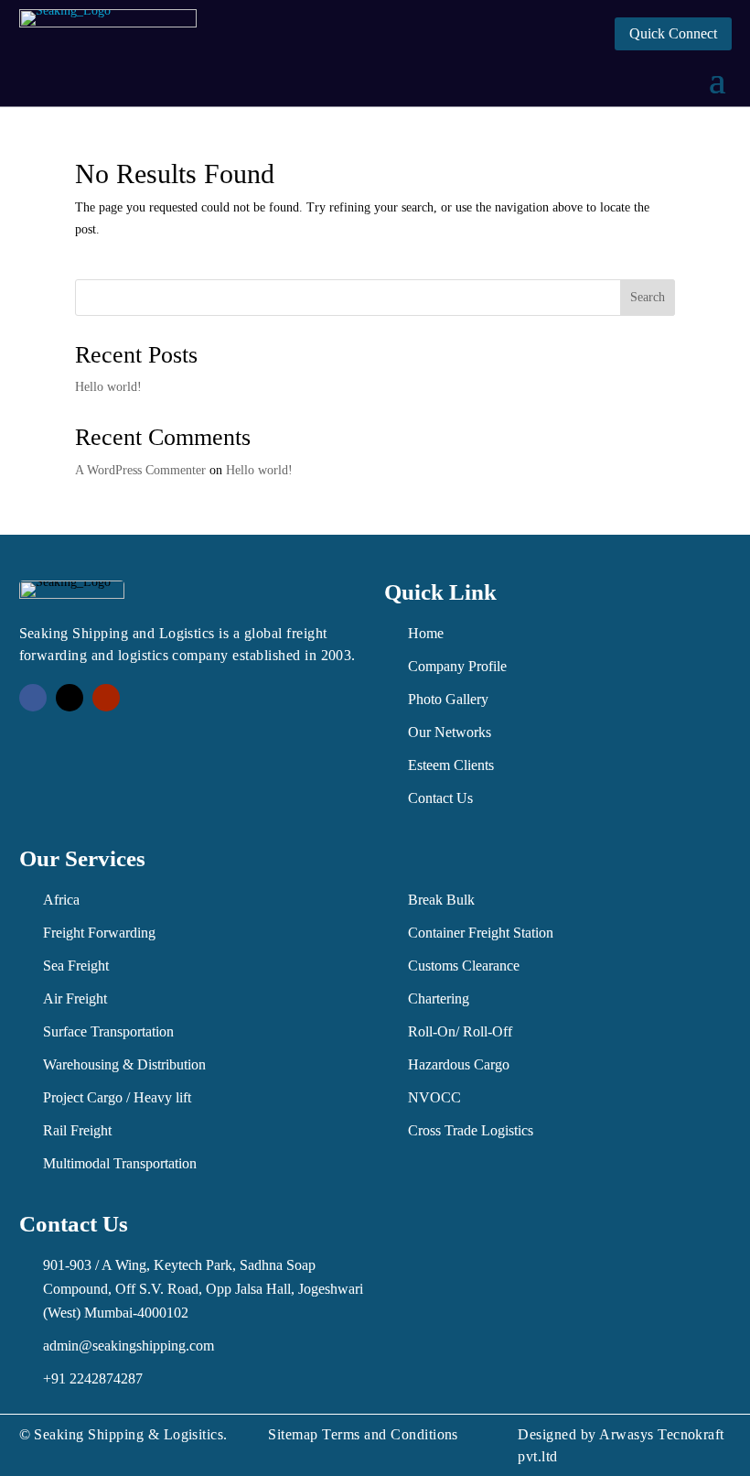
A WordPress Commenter (140, 470)
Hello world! (108, 387)
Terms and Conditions (390, 1434)
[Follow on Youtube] (106, 697)
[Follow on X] (69, 697)
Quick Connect (673, 33)
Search (647, 297)
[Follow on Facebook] (33, 697)
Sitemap (292, 1434)
